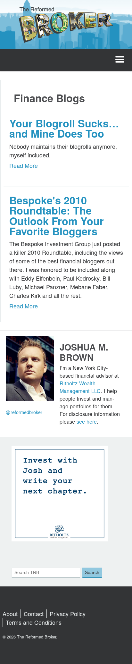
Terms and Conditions (34, 622)
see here (87, 421)
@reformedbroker (24, 412)
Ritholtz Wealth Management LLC (80, 387)
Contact (34, 613)
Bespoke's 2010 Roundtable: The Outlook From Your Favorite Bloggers (56, 215)
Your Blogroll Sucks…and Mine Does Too (64, 128)
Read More (23, 165)
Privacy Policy (68, 613)
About (10, 613)
